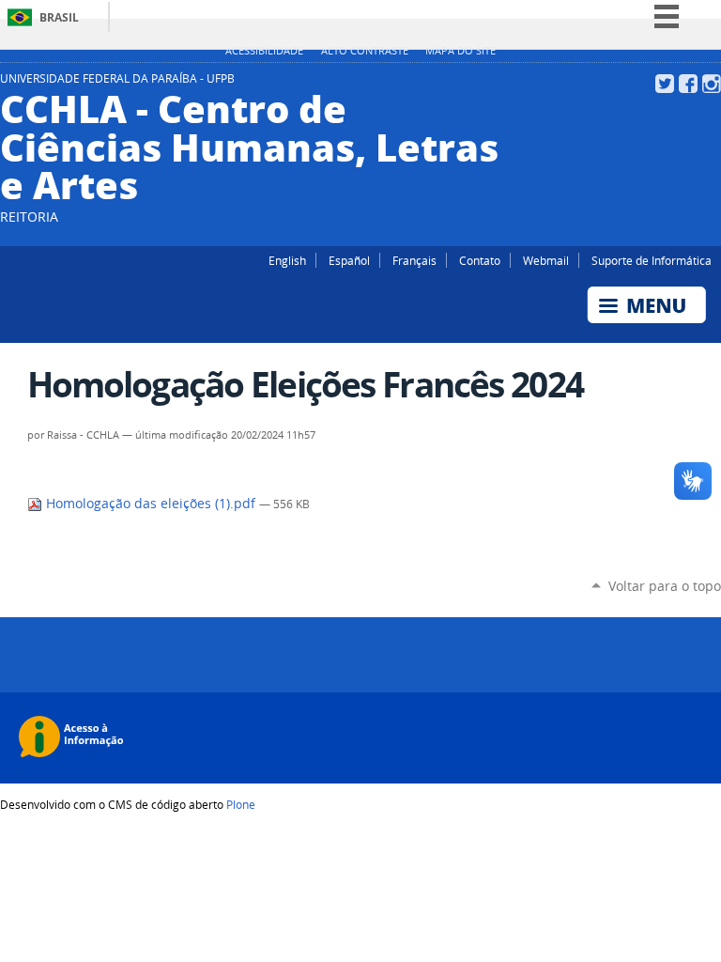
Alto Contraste (364, 50)
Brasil (59, 17)
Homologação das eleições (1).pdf (150, 503)
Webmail (546, 260)
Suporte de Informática (651, 260)
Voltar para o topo (664, 586)
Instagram (711, 83)
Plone (240, 804)
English (287, 260)
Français (414, 260)
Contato (479, 260)
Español (349, 260)
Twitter (664, 83)
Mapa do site (460, 50)
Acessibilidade (264, 50)
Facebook (688, 83)
